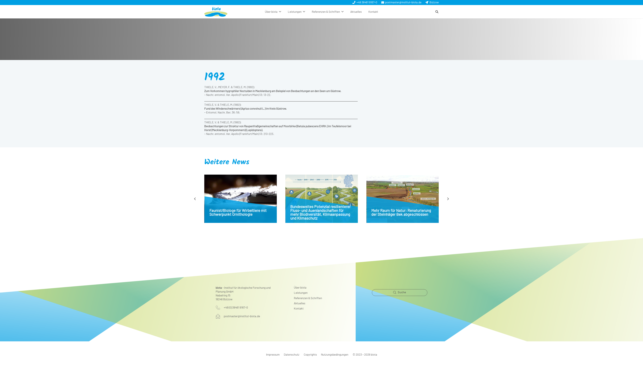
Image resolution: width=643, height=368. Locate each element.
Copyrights (310, 354)
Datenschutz (291, 354)
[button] (280, 11)
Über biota (300, 287)
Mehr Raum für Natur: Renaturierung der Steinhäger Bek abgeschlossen (401, 213)
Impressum (273, 354)
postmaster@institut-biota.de (242, 316)
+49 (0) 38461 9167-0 (236, 307)
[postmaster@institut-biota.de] (220, 316)
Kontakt (299, 308)
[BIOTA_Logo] (215, 12)
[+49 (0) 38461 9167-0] (220, 308)
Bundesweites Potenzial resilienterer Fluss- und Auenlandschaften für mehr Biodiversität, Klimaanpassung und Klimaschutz (320, 212)
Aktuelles (299, 303)
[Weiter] (448, 199)
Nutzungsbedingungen (334, 354)
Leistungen (301, 292)
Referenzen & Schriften (308, 298)
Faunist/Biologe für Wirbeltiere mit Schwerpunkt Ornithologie (238, 213)
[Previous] (195, 199)
